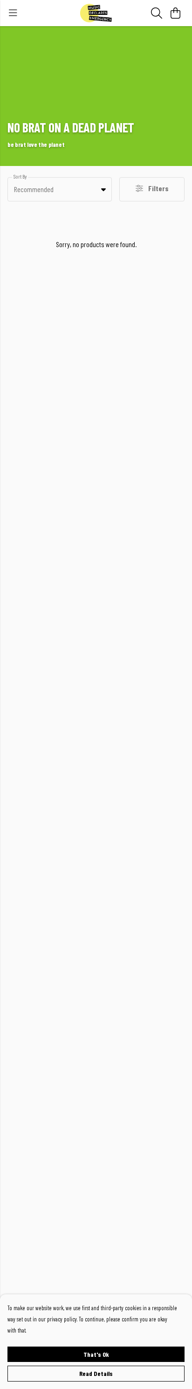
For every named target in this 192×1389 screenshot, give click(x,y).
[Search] (156, 13)
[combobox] (59, 189)
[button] (103, 189)
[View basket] (175, 13)
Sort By (20, 176)
